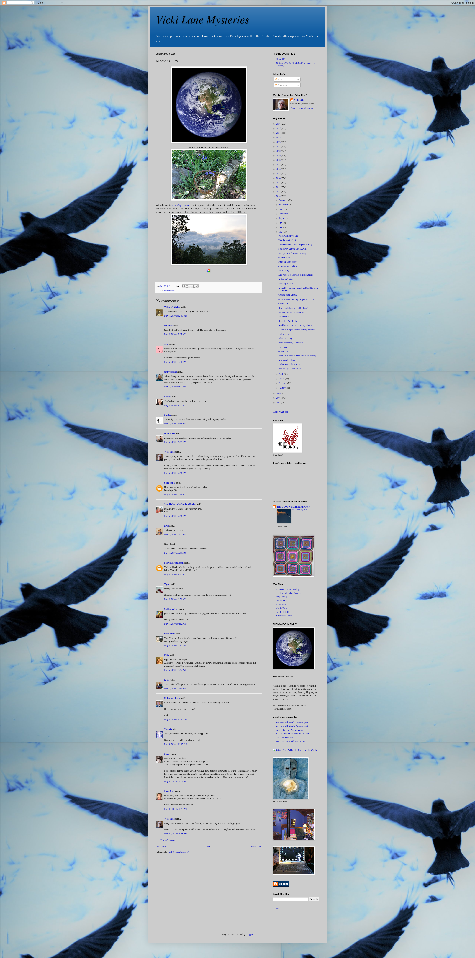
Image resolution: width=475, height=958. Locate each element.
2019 (278, 155)
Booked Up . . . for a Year (289, 368)
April (281, 373)
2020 (278, 150)
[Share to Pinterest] (197, 286)
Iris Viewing (283, 270)
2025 (278, 128)
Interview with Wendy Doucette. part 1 (292, 725)
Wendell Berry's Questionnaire (291, 312)
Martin (167, 414)
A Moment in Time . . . (288, 359)
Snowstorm (281, 604)
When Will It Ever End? (288, 235)
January (282, 387)
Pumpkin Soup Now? (287, 261)
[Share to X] (190, 286)
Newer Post (162, 846)
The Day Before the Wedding (288, 592)
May (281, 231)
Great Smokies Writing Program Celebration (297, 299)
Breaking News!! (286, 283)
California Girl (171, 608)
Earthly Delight (282, 611)
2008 (278, 397)
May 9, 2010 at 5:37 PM (175, 669)
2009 (278, 393)
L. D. (167, 679)
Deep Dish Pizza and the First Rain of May (297, 355)
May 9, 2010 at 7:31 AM (175, 494)
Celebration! (283, 303)
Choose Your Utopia (287, 294)
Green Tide (283, 351)
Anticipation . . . (285, 316)
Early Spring (281, 596)
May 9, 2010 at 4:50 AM (175, 405)
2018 (278, 159)
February (283, 382)
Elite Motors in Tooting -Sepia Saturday (295, 274)
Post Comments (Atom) (178, 851)
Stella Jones (169, 482)
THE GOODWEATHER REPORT (293, 506)
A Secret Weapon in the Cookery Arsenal (296, 329)
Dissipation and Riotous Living (292, 253)
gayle (166, 525)
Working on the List (287, 239)
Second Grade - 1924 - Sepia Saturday (295, 244)
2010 (278, 195)
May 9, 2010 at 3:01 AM (175, 361)
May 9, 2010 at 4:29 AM (175, 386)
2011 (278, 191)
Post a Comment (167, 840)
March (282, 378)
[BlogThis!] (187, 286)
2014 (278, 177)
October (282, 209)
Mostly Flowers (283, 608)
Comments (282, 84)
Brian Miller (170, 433)
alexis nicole (169, 633)
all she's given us (180, 205)
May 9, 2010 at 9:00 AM (175, 534)
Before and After (285, 279)
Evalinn (168, 396)
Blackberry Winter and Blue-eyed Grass (295, 325)
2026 (278, 123)
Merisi (167, 753)
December (283, 200)
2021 (278, 146)
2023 (278, 137)
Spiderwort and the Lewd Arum (292, 248)
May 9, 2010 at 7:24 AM (175, 472)
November (284, 204)
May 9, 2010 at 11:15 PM (175, 719)
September (284, 213)
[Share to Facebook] (194, 286)
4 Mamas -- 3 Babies (287, 266)
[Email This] (183, 286)
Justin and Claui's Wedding (287, 589)
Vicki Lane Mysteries (202, 19)
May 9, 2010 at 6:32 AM (175, 441)
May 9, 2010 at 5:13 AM (175, 423)
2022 (278, 141)
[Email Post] (177, 286)
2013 (278, 182)
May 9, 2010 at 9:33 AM (175, 552)
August (282, 218)
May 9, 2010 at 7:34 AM (175, 515)
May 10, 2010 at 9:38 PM (175, 833)
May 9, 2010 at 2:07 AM (175, 334)
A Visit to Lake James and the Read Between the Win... (298, 289)
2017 (278, 164)
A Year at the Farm (284, 615)
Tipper (167, 584)
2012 (278, 187)
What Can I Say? (285, 338)
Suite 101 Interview (284, 737)
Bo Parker (169, 325)
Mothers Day (169, 290)
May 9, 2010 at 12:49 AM (175, 315)
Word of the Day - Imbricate (290, 342)
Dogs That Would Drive (288, 320)
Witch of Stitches (172, 307)
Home (209, 846)
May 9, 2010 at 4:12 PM (175, 623)
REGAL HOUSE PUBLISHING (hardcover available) (295, 64)
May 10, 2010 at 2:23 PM (175, 808)
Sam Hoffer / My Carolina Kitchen (180, 504)
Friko (166, 655)
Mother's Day (284, 333)
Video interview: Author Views (289, 729)
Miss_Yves (169, 790)
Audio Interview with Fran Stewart (291, 741)
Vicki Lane (169, 451)
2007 (278, 402)
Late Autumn (281, 600)
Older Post (256, 846)
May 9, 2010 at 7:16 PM (175, 688)
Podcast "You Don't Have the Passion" (293, 733)
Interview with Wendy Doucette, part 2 (292, 722)
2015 (278, 173)
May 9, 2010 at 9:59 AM (175, 598)
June (166, 343)
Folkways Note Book (174, 562)
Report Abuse (280, 412)
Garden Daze (284, 257)
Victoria (168, 729)
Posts (279, 79)
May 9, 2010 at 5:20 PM (175, 645)
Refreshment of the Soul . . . (290, 364)
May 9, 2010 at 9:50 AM (175, 574)
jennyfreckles (170, 371)
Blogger (249, 934)
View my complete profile (301, 107)
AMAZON (281, 58)
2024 (278, 132)
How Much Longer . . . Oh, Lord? (293, 307)
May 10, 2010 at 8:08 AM (175, 781)
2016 (278, 168)
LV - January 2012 (300, 509)
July (281, 222)
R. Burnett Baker (172, 698)
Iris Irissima (283, 346)
